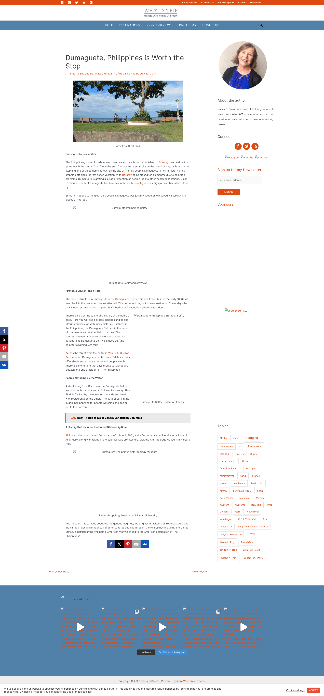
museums (240, 504)
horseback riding (242, 491)
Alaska (223, 438)
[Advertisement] (258, 261)
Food (243, 475)
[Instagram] (69, 2)
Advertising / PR (226, 2)
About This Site (189, 2)
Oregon (224, 511)
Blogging (252, 438)
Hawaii (223, 483)
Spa (264, 519)
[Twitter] (76, 2)
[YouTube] (84, 2)
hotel (260, 490)
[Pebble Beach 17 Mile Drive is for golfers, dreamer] (121, 627)
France (256, 475)
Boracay (127, 174)
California (254, 446)
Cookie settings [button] (295, 690)
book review (226, 446)
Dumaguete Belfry (126, 299)
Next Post (199, 571)
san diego (225, 519)
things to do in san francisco (253, 526)
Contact (242, 2)
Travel (98, 73)
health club (257, 483)
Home (109, 25)
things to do (226, 526)
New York (256, 504)
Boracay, (164, 162)
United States (228, 549)
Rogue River (252, 511)
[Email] (136, 544)
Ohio (269, 504)
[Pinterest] (91, 2)
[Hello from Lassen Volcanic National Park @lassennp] (162, 627)
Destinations (129, 25)
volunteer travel (251, 550)
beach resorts (133, 183)
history (223, 490)
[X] (119, 544)
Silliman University (76, 435)
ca (240, 446)
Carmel (254, 454)
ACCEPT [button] (313, 690)
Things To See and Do (80, 73)
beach (236, 438)
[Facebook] (62, 2)
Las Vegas (244, 498)
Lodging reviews (158, 25)
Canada (224, 454)
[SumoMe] (145, 544)
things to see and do (231, 534)
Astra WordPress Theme (191, 681)
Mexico (260, 498)
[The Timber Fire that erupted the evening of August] (202, 627)
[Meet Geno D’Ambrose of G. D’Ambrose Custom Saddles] (243, 627)
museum (224, 504)
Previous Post (59, 571)
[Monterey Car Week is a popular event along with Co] (80, 627)
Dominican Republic (230, 468)
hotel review (226, 497)
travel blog (227, 542)
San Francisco (246, 519)
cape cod (240, 454)
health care (239, 483)
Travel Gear (186, 25)
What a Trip (110, 73)
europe (251, 468)
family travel (227, 475)
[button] (261, 25)
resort (237, 511)
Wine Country (253, 558)
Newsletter (255, 2)
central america (228, 461)
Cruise (245, 461)
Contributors (207, 2)
